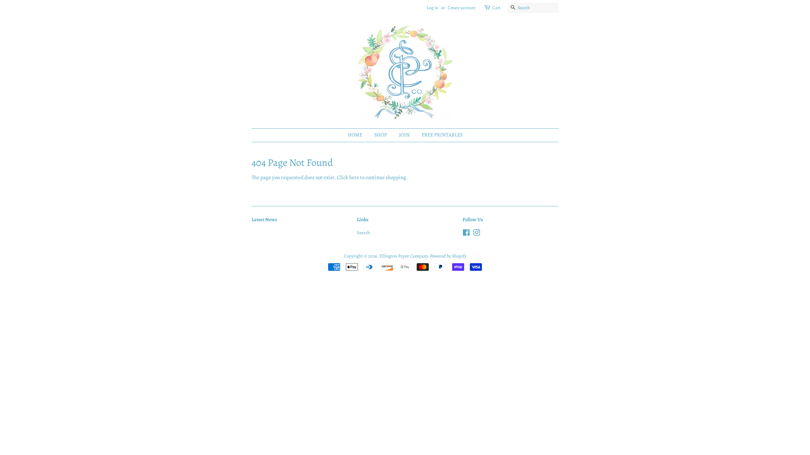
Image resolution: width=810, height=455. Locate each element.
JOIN (404, 134)
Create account (462, 8)
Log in (432, 8)
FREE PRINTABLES (442, 134)
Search (363, 232)
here (354, 177)
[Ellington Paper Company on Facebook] (466, 234)
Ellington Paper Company (403, 256)
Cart (496, 8)
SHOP (380, 134)
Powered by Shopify (448, 256)
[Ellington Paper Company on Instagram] (476, 234)
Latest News (264, 219)
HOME (355, 134)
